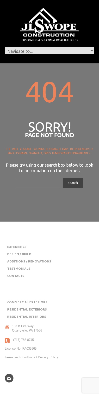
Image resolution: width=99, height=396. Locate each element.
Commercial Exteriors (27, 302)
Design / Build (19, 254)
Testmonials (18, 268)
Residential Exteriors (27, 309)
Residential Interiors (26, 316)
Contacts (15, 275)
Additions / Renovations (29, 261)
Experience (16, 246)
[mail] (9, 378)
